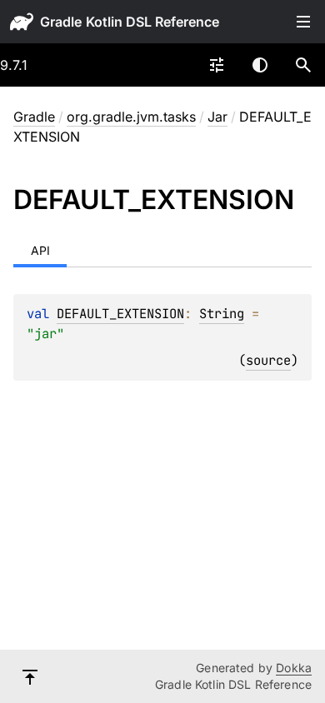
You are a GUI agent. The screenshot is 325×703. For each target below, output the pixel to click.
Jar (218, 116)
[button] (303, 65)
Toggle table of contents (303, 21)
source (268, 360)
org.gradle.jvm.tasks (131, 116)
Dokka (294, 668)
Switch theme (260, 65)
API (40, 250)
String (221, 313)
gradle (61, 21)
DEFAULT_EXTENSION (120, 313)
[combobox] (216, 65)
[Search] (303, 65)
